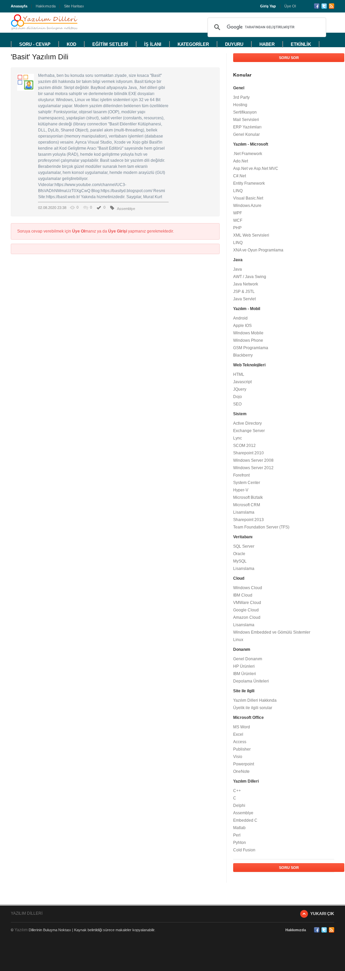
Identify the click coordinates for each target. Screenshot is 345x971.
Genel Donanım (247, 659)
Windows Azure (247, 205)
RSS (331, 6)
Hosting (240, 104)
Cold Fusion (244, 850)
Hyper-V (240, 490)
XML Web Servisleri (251, 235)
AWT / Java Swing (249, 276)
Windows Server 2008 (253, 460)
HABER (267, 44)
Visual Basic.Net (248, 198)
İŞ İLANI (152, 44)
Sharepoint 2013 (248, 519)
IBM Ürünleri (244, 673)
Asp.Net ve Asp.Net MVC (255, 168)
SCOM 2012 (244, 445)
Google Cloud (246, 610)
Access (239, 741)
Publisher (242, 749)
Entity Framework (249, 183)
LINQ (238, 190)
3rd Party (241, 97)
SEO (237, 404)
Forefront (241, 475)
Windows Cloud (247, 587)
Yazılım (21, 930)
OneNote (241, 771)
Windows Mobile (248, 333)
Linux (238, 639)
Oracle (239, 553)
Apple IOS (242, 325)
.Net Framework (247, 153)
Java (237, 269)
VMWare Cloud (247, 602)
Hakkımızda (46, 6)
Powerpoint (243, 764)
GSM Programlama (250, 347)
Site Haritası (74, 6)
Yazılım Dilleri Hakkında (255, 700)
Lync (237, 438)
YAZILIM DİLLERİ (26, 913)
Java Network (245, 284)
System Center (246, 482)
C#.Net (239, 176)
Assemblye (126, 209)
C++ (237, 790)
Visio (237, 756)
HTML (238, 374)
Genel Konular (246, 134)
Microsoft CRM (246, 505)
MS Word (241, 727)
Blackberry (243, 355)
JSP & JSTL (244, 291)
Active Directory (247, 423)
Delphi (239, 805)
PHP (237, 227)
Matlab (239, 827)
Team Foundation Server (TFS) (261, 527)
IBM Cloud (242, 595)
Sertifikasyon (245, 112)
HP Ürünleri (244, 666)
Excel (238, 734)
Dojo (237, 396)
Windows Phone (248, 340)
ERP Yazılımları (247, 127)
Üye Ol (290, 6)
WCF (237, 220)
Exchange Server (249, 430)
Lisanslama (243, 512)
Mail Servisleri (246, 119)
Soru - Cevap (35, 44)
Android (240, 318)
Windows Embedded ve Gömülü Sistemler (271, 632)
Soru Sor (289, 58)
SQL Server (243, 546)
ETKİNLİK (301, 44)
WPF (237, 213)
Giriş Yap (268, 6)
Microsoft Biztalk (248, 497)
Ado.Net (240, 161)
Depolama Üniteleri (251, 681)
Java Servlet (244, 299)
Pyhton (239, 842)
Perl (237, 835)
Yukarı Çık (322, 913)
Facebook (316, 6)
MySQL (240, 561)
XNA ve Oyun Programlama (258, 250)
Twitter (324, 6)
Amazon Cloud (246, 617)
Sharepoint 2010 (248, 453)
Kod (71, 44)
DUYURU (234, 44)
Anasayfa (19, 6)
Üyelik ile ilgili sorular (252, 707)
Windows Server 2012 (253, 467)
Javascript (242, 382)
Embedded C (245, 820)
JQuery (239, 389)
